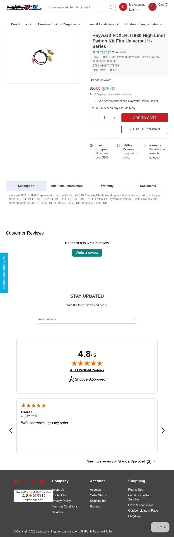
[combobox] (76, 7)
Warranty (107, 186)
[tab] (26, 186)
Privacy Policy (61, 500)
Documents (148, 186)
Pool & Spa (135, 489)
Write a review (87, 253)
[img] (87, 363)
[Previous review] (11, 430)
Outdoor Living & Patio (143, 510)
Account (95, 489)
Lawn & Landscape (140, 505)
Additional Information (67, 186)
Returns (95, 506)
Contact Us (59, 495)
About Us (58, 489)
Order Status (98, 495)
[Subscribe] (134, 319)
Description (26, 186)
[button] (158, 7)
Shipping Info (98, 500)
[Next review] (163, 430)
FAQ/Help (134, 516)
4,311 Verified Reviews (87, 370)
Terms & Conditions (65, 506)
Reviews (57, 512)
